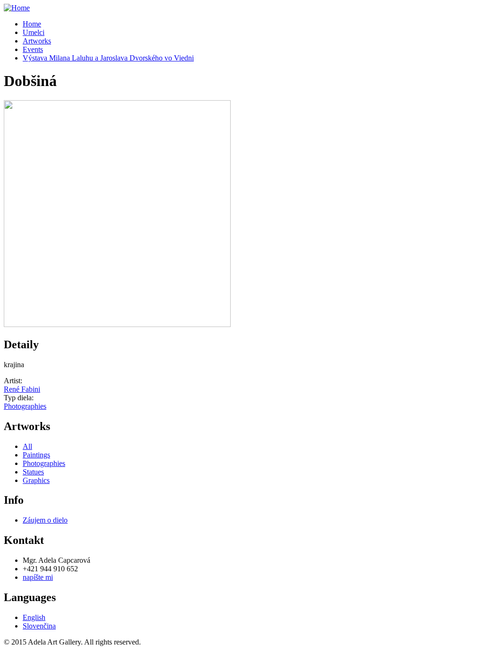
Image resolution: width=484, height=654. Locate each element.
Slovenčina (39, 626)
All (27, 446)
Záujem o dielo (45, 520)
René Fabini (22, 389)
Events (33, 49)
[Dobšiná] (117, 324)
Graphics (36, 480)
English (34, 617)
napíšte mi (38, 577)
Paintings (36, 455)
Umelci (33, 32)
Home (32, 24)
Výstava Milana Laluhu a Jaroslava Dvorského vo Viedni (108, 58)
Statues (33, 472)
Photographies (25, 406)
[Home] (17, 8)
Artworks (37, 41)
